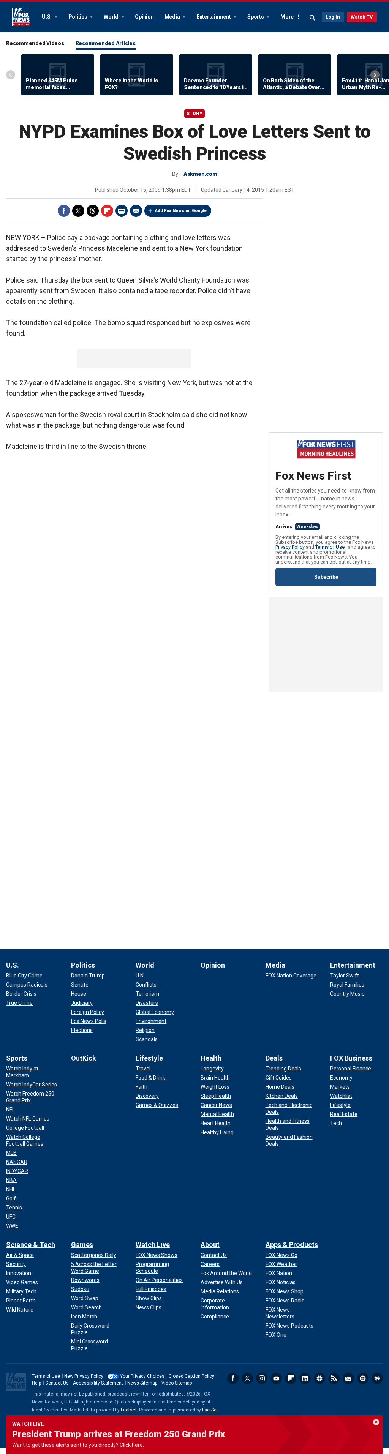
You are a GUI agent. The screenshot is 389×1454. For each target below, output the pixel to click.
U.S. (47, 17)
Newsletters (348, 1378)
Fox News (21, 17)
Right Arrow (375, 74)
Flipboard (107, 211)
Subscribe (326, 577)
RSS (334, 1378)
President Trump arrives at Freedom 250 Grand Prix (118, 1434)
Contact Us (57, 1383)
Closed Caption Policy (191, 1376)
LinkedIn (305, 1378)
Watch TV (362, 17)
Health (211, 1058)
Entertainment (214, 17)
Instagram (261, 1378)
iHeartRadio (377, 1378)
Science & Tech (30, 1245)
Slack (319, 1378)
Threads (93, 211)
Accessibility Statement (98, 1383)
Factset (129, 1410)
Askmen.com (200, 174)
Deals (274, 1058)
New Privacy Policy (83, 1376)
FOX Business (351, 1058)
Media (172, 17)
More (287, 17)
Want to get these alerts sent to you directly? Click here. (78, 1445)
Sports (256, 17)
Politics (78, 17)
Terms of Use (330, 547)
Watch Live (153, 1245)
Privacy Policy (290, 547)
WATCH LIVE (28, 1424)
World (112, 17)
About (210, 1245)
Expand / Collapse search (312, 18)
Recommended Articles (106, 43)
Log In (333, 17)
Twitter (78, 211)
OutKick (83, 1058)
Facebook (64, 211)
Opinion (144, 17)
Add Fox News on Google (181, 210)
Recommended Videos (35, 43)
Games (82, 1245)
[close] (376, 1422)
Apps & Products (292, 1245)
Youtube (276, 1378)
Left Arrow (10, 74)
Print (121, 211)
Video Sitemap (176, 1383)
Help (36, 1383)
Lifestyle (149, 1058)
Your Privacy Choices (142, 1376)
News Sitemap (142, 1383)
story (194, 113)
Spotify (362, 1378)
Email (136, 211)
